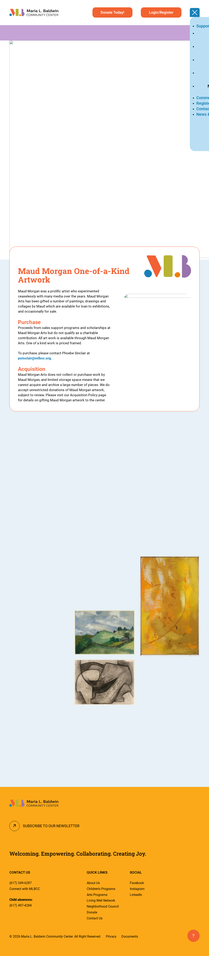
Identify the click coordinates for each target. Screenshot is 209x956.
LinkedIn (136, 895)
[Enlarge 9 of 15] (129, 665)
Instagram (137, 889)
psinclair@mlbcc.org (34, 358)
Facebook (137, 883)
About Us (93, 883)
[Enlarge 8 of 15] (129, 616)
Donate (92, 912)
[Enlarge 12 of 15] (194, 479)
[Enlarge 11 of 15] (194, 429)
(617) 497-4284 (20, 905)
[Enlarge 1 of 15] (64, 429)
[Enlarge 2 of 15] (64, 489)
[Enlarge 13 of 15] (194, 561)
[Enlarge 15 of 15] (194, 719)
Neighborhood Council (103, 906)
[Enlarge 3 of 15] (64, 539)
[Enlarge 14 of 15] (194, 666)
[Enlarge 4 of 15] (64, 623)
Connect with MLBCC (24, 889)
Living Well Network (101, 900)
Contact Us (94, 918)
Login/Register (161, 12)
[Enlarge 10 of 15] (129, 715)
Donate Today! (112, 12)
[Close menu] (195, 12)
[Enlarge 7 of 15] (129, 429)
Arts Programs (97, 895)
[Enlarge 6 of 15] (64, 708)
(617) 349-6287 (20, 883)
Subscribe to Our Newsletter (51, 826)
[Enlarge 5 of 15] (64, 673)
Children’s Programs (101, 889)
